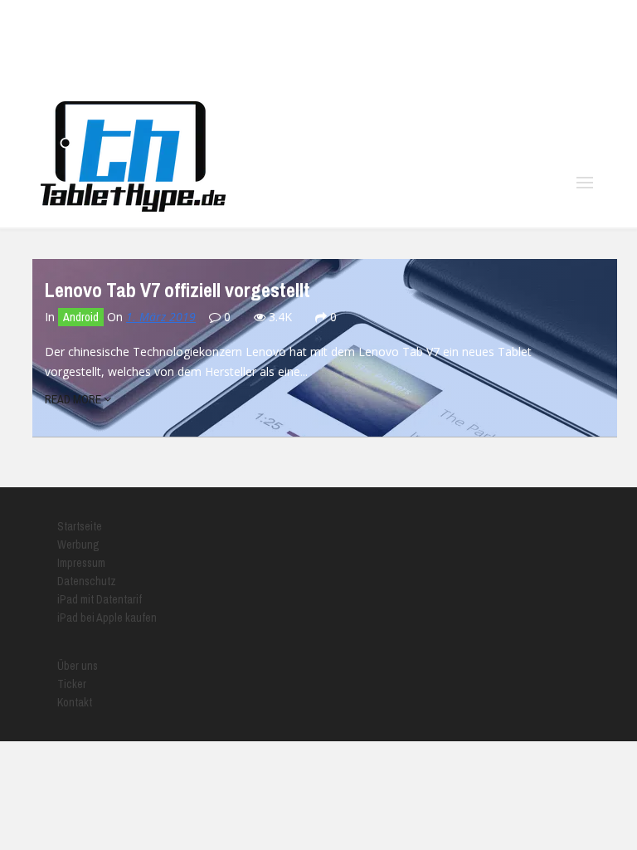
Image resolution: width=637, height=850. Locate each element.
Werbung (78, 544)
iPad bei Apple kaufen (107, 617)
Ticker (71, 684)
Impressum (81, 562)
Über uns (77, 665)
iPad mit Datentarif (99, 599)
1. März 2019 (161, 317)
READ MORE (74, 399)
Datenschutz (86, 581)
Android (81, 317)
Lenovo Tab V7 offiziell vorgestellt (177, 289)
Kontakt (74, 702)
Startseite (79, 526)
